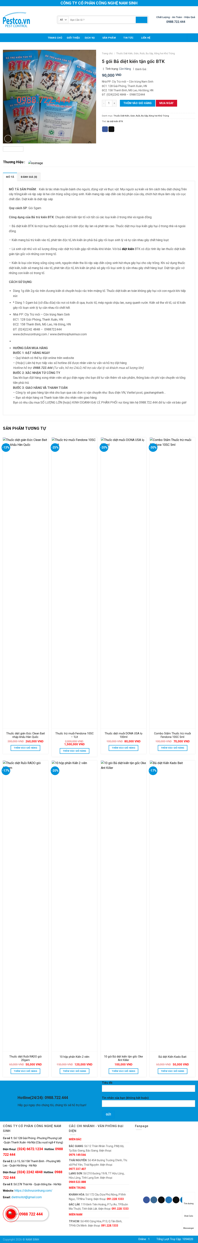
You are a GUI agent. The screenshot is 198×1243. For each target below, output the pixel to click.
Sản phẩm (109, 37)
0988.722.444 (175, 22)
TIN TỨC (128, 37)
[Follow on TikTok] (161, 1199)
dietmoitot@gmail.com (26, 1197)
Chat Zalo (188, 1216)
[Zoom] (8, 138)
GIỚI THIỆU (73, 37)
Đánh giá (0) (29, 176)
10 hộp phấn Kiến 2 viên (74, 1056)
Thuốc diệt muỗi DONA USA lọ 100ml (123, 735)
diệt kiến (128, 249)
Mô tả (10, 176)
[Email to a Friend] (111, 129)
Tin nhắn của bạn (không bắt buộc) (125, 1098)
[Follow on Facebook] (146, 1199)
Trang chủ (55, 37)
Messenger (188, 1228)
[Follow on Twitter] (168, 1199)
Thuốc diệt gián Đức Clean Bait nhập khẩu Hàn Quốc (25, 735)
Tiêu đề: (107, 1082)
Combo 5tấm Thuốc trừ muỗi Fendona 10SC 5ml (172, 735)
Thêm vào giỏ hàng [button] (25, 747)
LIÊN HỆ (145, 37)
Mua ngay (166, 103)
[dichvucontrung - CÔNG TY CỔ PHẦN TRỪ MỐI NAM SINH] (27, 20)
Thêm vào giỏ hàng (137, 103)
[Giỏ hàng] (191, 37)
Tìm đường (189, 1203)
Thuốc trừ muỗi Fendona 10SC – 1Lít (74, 735)
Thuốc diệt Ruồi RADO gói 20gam (25, 1058)
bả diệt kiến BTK (115, 121)
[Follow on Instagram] (153, 1199)
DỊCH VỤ (90, 37)
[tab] (10, 177)
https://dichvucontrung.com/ (33, 1190)
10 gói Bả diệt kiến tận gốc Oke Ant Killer (123, 1058)
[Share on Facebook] (105, 129)
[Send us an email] (176, 1199)
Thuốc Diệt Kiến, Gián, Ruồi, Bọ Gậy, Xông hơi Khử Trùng (145, 53)
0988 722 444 (31, 1214)
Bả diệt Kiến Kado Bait (172, 1056)
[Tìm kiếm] (141, 20)
